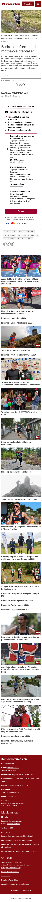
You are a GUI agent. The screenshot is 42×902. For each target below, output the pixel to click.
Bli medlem (28, 4)
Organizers (35, 851)
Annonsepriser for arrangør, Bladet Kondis (16, 840)
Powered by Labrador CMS (21, 898)
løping (30, 232)
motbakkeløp (10, 232)
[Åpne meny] (38, 4)
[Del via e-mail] (24, 84)
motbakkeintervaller (28, 235)
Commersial (25, 851)
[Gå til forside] (11, 4)
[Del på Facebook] (17, 84)
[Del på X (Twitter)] (21, 84)
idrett (22, 232)
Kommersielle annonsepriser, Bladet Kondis (17, 836)
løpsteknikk (9, 235)
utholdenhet (10, 239)
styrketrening (25, 239)
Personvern (5, 876)
